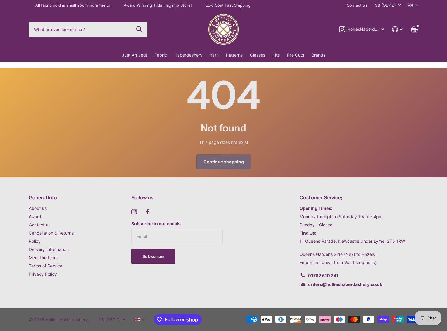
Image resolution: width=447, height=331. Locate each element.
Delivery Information (49, 249)
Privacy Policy (43, 274)
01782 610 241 (323, 275)
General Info (43, 197)
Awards (36, 216)
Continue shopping (223, 161)
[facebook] (147, 211)
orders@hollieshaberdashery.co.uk (345, 284)
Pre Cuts (295, 54)
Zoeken (139, 29)
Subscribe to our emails (156, 223)
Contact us (357, 5)
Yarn (214, 54)
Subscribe (153, 256)
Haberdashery (188, 54)
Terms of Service (45, 265)
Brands (318, 54)
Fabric (160, 54)
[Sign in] (397, 29)
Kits (276, 54)
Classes (257, 54)
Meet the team (43, 257)
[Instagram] (134, 211)
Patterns (234, 54)
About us (38, 208)
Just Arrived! (134, 54)
